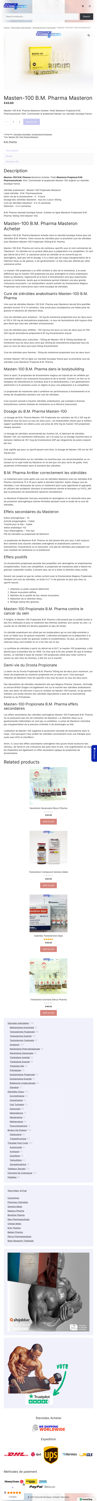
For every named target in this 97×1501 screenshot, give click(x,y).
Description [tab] (12, 150)
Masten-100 (14, 137)
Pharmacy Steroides (18, 1202)
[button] (89, 35)
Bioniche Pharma (16, 1215)
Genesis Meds (15, 1206)
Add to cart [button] (48, 821)
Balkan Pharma (15, 1232)
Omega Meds (14, 1223)
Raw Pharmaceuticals (18, 1219)
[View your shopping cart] (82, 6)
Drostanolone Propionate (44, 27)
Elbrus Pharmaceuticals (19, 1236)
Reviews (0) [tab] (12, 161)
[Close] (24, 1484)
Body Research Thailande (21, 1241)
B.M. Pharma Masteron (29, 137)
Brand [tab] (9, 156)
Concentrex (13, 1198)
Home (6, 27)
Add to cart (31, 122)
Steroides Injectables (21, 27)
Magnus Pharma (16, 1211)
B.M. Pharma (10, 142)
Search (86, 16)
